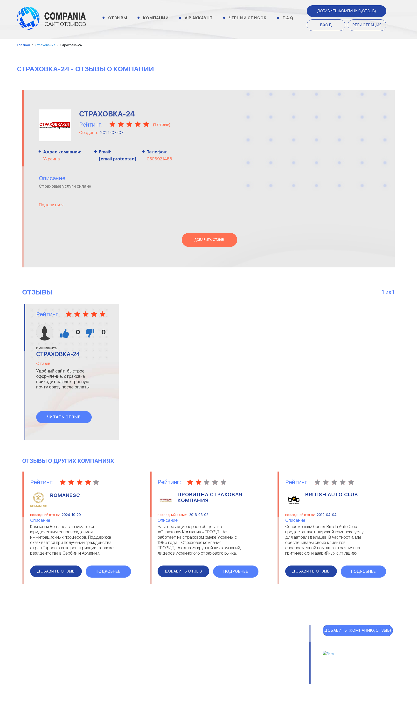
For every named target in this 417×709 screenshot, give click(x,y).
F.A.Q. (31, 672)
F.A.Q (288, 18)
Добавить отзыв (209, 240)
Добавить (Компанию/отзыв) (346, 11)
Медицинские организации (270, 665)
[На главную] (51, 18)
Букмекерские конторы (107, 659)
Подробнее (108, 571)
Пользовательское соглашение (148, 681)
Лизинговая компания (266, 653)
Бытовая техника (102, 665)
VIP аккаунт (42, 651)
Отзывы (117, 18)
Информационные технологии (187, 653)
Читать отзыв (64, 417)
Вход (326, 25)
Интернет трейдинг (178, 646)
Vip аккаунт (199, 18)
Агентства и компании (107, 640)
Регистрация (367, 25)
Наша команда (281, 681)
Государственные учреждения (187, 640)
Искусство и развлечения (183, 659)
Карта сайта (43, 683)
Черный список (248, 18)
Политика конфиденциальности (223, 681)
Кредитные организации (269, 640)
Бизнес (93, 653)
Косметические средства (184, 665)
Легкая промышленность (269, 646)
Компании (156, 18)
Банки (91, 646)
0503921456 (159, 158)
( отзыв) (161, 124)
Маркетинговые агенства (270, 659)
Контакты (96, 681)
